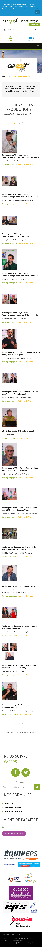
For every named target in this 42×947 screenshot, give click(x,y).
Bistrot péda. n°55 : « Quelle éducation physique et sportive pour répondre (18, 587)
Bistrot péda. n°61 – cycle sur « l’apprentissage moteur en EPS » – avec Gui (20, 274)
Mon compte (10, 40)
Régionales (6, 76)
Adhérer (34, 24)
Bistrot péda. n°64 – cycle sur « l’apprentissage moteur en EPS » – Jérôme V (20, 156)
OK (37, 12)
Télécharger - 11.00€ (14, 833)
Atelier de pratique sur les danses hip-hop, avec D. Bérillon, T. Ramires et (20, 548)
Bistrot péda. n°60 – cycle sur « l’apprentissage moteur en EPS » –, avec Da (20, 313)
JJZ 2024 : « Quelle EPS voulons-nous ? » (19, 431)
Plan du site (6, 938)
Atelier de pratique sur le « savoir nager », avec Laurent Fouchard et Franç (19, 627)
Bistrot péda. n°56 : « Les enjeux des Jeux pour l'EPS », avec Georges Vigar (19, 508)
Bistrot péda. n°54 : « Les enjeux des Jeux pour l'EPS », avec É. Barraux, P (19, 666)
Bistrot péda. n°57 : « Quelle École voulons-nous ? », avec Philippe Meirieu (20, 469)
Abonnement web (13, 807)
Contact (15, 938)
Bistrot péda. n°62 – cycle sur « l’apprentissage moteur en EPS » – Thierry (19, 235)
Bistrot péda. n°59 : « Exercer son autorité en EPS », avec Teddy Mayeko (21, 353)
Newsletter (21, 781)
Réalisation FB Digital (25, 943)
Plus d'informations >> (31, 9)
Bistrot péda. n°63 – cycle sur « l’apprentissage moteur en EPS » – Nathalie (20, 195)
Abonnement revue (14, 812)
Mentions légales (27, 938)
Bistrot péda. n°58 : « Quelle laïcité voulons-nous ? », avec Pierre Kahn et (20, 392)
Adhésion (9, 803)
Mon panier (31, 39)
